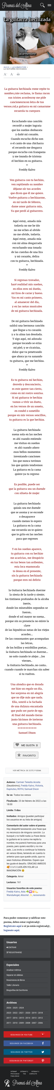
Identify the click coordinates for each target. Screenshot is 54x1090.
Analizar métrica (13, 970)
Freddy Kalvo (27, 785)
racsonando (39, 895)
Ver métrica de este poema (27, 771)
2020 (27, 1013)
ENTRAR (12, 947)
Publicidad (15, 1076)
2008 (27, 1023)
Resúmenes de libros (15, 980)
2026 (8, 1008)
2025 (15, 1008)
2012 (40, 1018)
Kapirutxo (11, 789)
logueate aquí (11, 930)
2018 (40, 1013)
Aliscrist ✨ (26, 895)
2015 (21, 1018)
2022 (15, 1013)
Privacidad (15, 1074)
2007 (34, 1023)
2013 (34, 1018)
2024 (21, 1008)
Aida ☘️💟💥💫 (29, 891)
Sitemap (14, 1071)
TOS (24, 1074)
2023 (8, 1013)
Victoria (39, 785)
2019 (34, 1013)
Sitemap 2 (24, 1071)
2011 (8, 1023)
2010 (15, 1023)
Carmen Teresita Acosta (28, 782)
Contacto (33, 1074)
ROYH (20, 789)
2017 (8, 1018)
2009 (21, 1023)
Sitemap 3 (35, 1071)
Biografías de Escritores (17, 990)
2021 (21, 1013)
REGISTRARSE (15, 952)
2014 (27, 1018)
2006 (40, 1023)
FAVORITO (29, 755)
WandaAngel (13, 895)
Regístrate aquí (12, 926)
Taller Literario (12, 985)
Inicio (6, 67)
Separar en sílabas (14, 975)
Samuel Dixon (31, 789)
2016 (15, 1018)
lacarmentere (19, 67)
